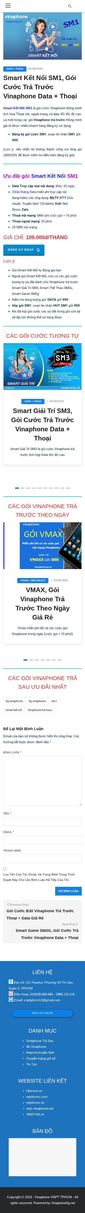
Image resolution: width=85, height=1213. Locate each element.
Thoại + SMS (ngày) (32, 580)
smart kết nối (14, 710)
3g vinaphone (14, 701)
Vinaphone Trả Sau (39, 1041)
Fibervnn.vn (34, 1091)
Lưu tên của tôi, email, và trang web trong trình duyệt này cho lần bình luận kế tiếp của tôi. (39, 877)
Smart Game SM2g (25, 294)
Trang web (12, 850)
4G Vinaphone (36, 1047)
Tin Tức (31, 1064)
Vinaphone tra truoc (40, 710)
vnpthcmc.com (37, 1097)
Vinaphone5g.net (63, 1203)
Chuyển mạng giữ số (41, 1058)
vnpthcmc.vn (35, 1103)
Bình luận (12, 752)
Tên (7, 813)
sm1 (54, 701)
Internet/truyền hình (40, 1053)
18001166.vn (35, 1114)
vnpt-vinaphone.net (39, 1109)
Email (8, 832)
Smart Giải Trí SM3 (25, 288)
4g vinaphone (37, 701)
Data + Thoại (15, 68)
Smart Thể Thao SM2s (56, 288)
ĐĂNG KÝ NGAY (21, 249)
